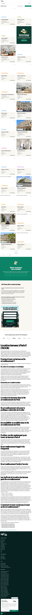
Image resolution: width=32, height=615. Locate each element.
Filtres (29, 3)
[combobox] (20, 6)
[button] (30, 1)
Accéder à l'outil (24, 40)
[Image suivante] (14, 12)
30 (17, 253)
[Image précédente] (1, 12)
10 (15, 253)
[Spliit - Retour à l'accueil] (2, 1)
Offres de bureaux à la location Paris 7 (8, 523)
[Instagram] (4, 612)
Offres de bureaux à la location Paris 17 (8, 527)
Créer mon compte (9, 321)
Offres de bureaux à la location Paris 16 (8, 526)
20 (16, 253)
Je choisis (5, 610)
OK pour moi (14, 610)
